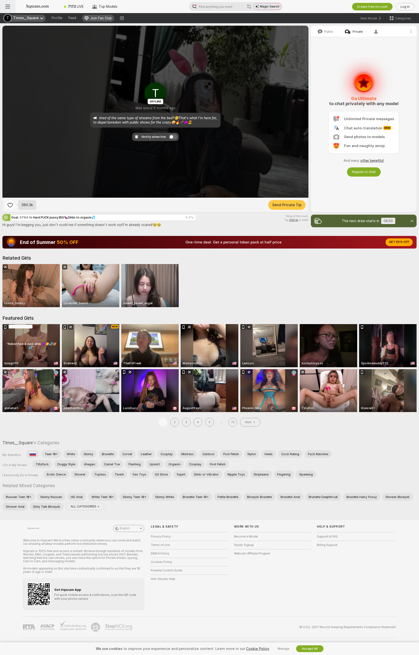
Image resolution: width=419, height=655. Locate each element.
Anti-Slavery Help (163, 579)
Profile (56, 18)
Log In (405, 6)
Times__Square (17, 442)
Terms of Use (160, 545)
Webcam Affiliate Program (252, 553)
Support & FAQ (327, 536)
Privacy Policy (161, 536)
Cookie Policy (257, 649)
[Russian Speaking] (32, 454)
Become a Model (246, 536)
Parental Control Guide (166, 570)
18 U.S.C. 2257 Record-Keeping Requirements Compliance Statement (347, 627)
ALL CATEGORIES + (85, 506)
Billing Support (327, 545)
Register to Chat (364, 172)
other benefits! (372, 161)
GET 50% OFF (399, 242)
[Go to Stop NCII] (119, 627)
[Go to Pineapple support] (96, 627)
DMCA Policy (160, 553)
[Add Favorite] (10, 205)
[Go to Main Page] (38, 6)
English (125, 528)
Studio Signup (244, 545)
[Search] (249, 6)
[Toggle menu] (8, 6)
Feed (72, 18)
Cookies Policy (161, 562)
